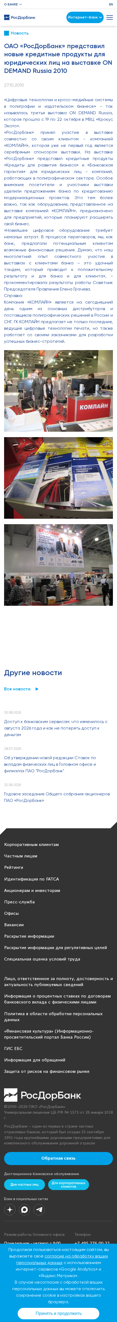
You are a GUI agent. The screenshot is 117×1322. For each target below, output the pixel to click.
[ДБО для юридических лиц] (68, 1184)
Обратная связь (58, 1158)
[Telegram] (39, 1209)
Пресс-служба (19, 902)
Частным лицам (20, 856)
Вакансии (14, 925)
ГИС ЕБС (13, 1048)
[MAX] (24, 1209)
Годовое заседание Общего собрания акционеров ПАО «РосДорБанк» (57, 797)
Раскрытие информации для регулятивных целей (55, 948)
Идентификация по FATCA (31, 879)
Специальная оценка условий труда (42, 959)
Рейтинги (13, 867)
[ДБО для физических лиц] (24, 1184)
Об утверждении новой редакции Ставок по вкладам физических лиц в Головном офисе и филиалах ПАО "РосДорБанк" (50, 764)
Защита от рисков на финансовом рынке (47, 1071)
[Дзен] (10, 1209)
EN (111, 4)
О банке (11, 4)
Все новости (17, 688)
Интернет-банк (83, 17)
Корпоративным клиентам (31, 844)
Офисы (11, 913)
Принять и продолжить (59, 1313)
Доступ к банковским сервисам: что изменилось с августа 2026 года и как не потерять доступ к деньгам (55, 728)
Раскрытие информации (29, 936)
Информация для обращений (34, 1060)
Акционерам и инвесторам (32, 890)
